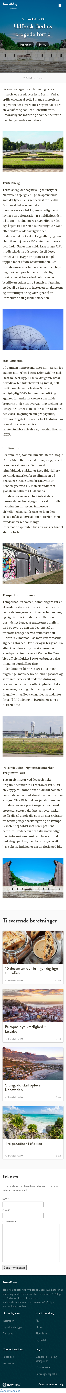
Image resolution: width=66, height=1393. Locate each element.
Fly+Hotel (41, 1333)
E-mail (6, 1210)
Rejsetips (8, 1333)
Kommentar (10, 1221)
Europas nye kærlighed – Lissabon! (26, 1029)
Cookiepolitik (43, 1367)
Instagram (8, 1363)
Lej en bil (41, 1340)
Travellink (30, 19)
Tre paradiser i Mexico (23, 1143)
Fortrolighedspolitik (46, 1374)
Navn (6, 1199)
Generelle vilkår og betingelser (46, 1359)
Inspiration (25, 45)
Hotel (39, 1327)
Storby (42, 45)
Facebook (8, 1357)
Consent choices (10, 1390)
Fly (37, 1321)
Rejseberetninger (12, 1327)
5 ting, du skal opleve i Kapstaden (23, 1087)
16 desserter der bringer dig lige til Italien (31, 970)
